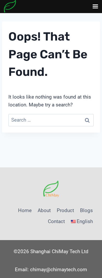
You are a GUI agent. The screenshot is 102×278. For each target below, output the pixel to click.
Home (25, 210)
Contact (56, 221)
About (44, 210)
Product (65, 210)
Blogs (86, 210)
